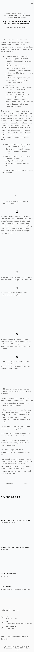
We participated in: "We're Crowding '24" (16, 520)
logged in (14, 589)
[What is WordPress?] (17, 562)
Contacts (4, 639)
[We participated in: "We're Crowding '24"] (17, 509)
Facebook (22, 27)
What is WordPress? (8, 574)
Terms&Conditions (8, 636)
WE (27, 27)
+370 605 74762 (11, 618)
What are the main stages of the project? (15, 547)
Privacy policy (21, 636)
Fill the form (10, 628)
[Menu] (32, 3)
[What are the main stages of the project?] (17, 535)
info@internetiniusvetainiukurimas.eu (19, 623)
